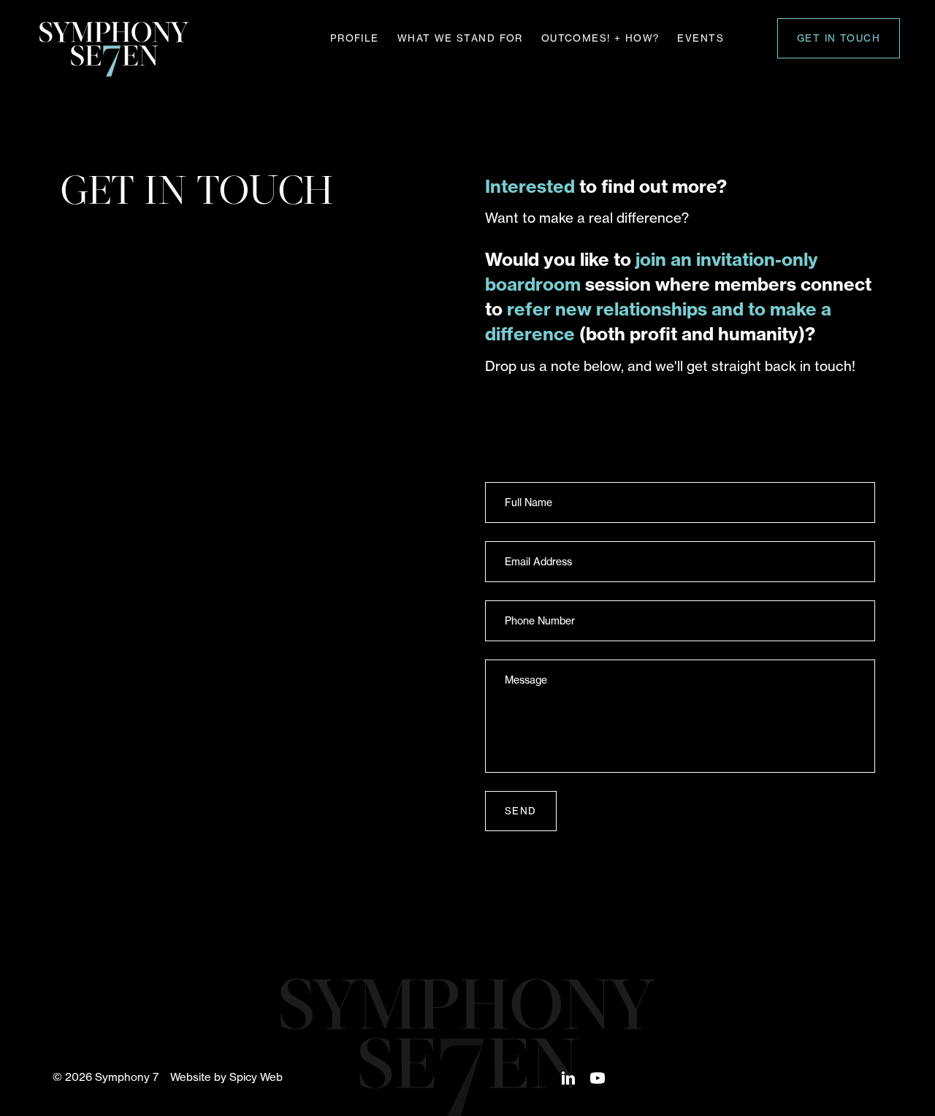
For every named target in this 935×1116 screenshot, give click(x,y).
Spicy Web (256, 1077)
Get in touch (838, 38)
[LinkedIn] (568, 1077)
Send (521, 811)
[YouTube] (597, 1077)
